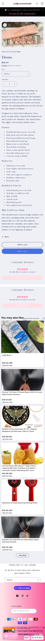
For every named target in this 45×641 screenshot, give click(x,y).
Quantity (5, 79)
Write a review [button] (22, 278)
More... (26, 638)
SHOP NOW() (37, 638)
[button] (2, 3)
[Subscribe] (38, 579)
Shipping (4, 65)
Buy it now (22, 251)
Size (3, 69)
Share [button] (6, 237)
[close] (43, 10)
